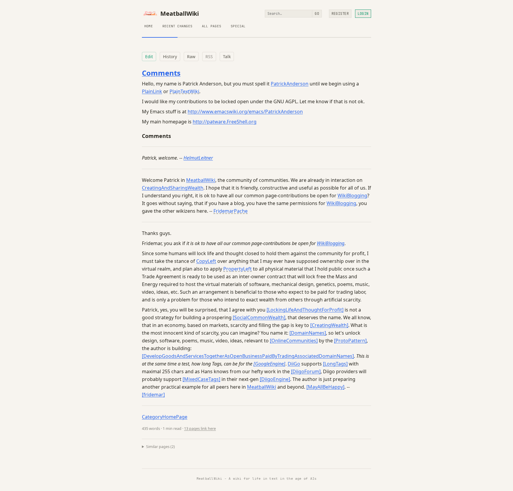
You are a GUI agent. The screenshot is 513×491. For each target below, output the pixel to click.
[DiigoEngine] (275, 379)
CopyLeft (206, 261)
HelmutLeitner (198, 158)
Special (238, 26)
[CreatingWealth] (329, 325)
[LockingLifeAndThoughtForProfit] (305, 309)
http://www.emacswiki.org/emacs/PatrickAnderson (245, 111)
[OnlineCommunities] (294, 340)
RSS (209, 56)
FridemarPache (230, 211)
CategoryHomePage (164, 417)
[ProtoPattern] (350, 340)
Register (340, 13)
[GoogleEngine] (269, 363)
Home (148, 26)
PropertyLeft (237, 269)
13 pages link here (200, 428)
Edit (149, 56)
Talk (227, 56)
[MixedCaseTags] (201, 379)
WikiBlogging (352, 195)
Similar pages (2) (160, 446)
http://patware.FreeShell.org (224, 121)
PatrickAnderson (289, 83)
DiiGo (294, 363)
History (170, 56)
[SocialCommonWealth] (259, 317)
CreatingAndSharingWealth (172, 188)
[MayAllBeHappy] (325, 387)
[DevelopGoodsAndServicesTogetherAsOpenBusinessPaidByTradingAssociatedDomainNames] (248, 356)
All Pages (211, 26)
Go (317, 13)
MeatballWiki (179, 14)
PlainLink (152, 91)
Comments (161, 73)
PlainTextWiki (184, 91)
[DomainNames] (307, 333)
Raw (191, 56)
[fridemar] (153, 394)
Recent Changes (177, 26)
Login (363, 13)
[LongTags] (335, 363)
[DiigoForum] (306, 371)
